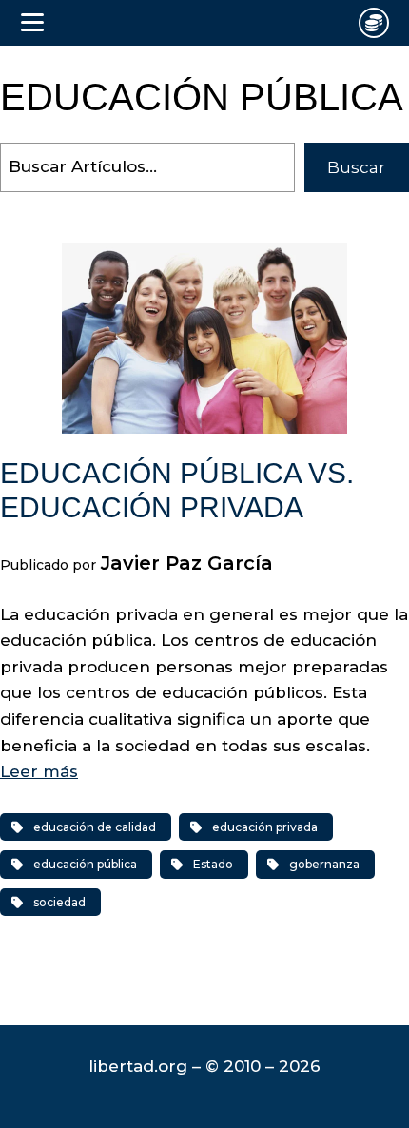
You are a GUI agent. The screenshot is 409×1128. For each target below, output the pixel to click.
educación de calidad (94, 827)
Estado (213, 864)
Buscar (356, 167)
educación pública (85, 864)
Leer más (39, 771)
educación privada (265, 827)
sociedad (59, 902)
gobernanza (324, 864)
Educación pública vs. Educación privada (177, 490)
